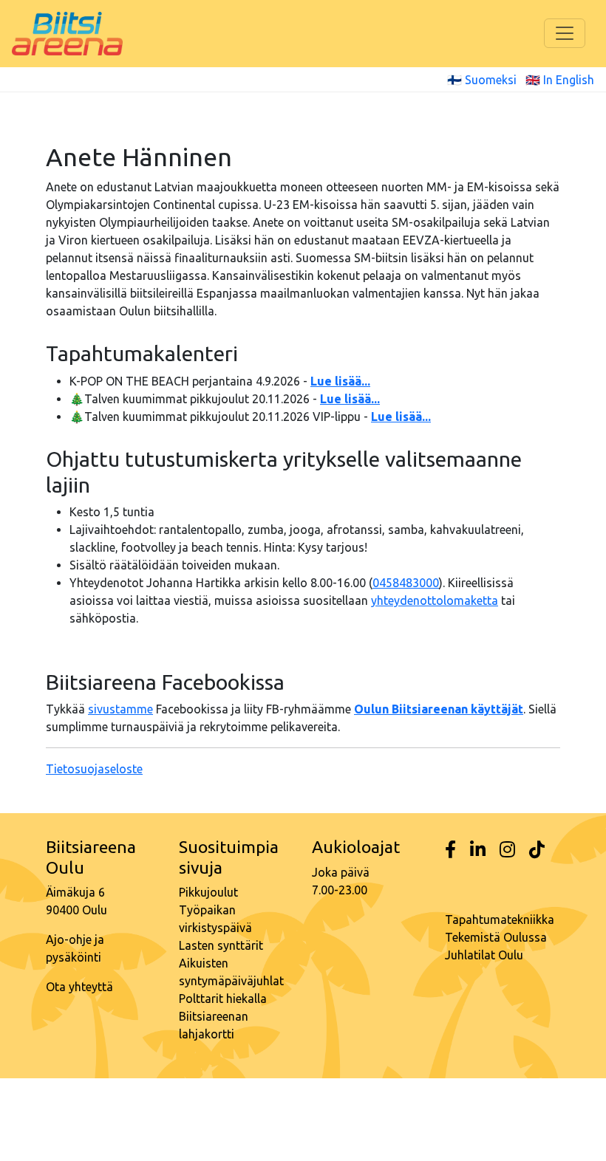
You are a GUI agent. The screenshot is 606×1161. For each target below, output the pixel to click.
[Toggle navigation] (564, 33)
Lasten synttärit (221, 945)
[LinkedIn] (478, 850)
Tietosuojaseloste (94, 768)
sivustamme (120, 709)
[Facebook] (450, 850)
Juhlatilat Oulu (484, 955)
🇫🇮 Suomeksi (482, 79)
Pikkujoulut (208, 892)
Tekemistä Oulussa (496, 937)
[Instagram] (507, 850)
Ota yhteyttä (79, 986)
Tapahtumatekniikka (499, 919)
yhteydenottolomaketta (434, 600)
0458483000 (405, 582)
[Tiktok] (537, 850)
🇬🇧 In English (559, 79)
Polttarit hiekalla (223, 998)
